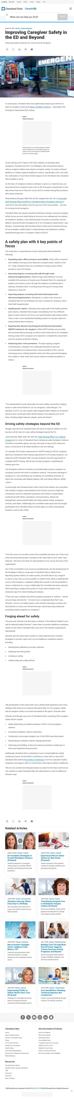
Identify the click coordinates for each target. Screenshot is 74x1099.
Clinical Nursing (26, 898)
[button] (70, 8)
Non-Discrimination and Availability (49, 1053)
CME (6, 1070)
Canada (19, 2)
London (32, 2)
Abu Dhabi (11, 2)
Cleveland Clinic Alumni (12, 1065)
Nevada (38, 2)
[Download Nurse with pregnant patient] (20, 886)
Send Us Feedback (44, 1032)
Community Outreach (12, 1043)
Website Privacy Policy (46, 1048)
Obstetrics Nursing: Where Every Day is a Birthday (19, 902)
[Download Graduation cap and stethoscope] (54, 840)
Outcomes (8, 1073)
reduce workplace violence (40, 107)
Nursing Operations (26, 28)
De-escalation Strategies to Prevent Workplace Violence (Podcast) (20, 857)
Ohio (44, 2)
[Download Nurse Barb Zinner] (20, 975)
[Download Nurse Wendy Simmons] (54, 886)
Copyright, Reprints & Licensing (48, 1043)
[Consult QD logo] (31, 8)
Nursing (17, 28)
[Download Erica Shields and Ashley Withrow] (20, 840)
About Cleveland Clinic (12, 1035)
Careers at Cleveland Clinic (13, 1038)
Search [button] (62, 16)
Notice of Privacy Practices (47, 1051)
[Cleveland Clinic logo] (12, 8)
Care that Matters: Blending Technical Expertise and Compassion (53, 992)
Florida (25, 2)
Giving (7, 1040)
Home (7, 1032)
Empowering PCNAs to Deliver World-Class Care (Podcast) (19, 992)
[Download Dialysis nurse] (54, 975)
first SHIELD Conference (34, 760)
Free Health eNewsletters (13, 1051)
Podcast (25, 853)
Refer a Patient (10, 1078)
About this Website (45, 1035)
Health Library (9, 1048)
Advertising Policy (44, 1038)
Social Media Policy (45, 1040)
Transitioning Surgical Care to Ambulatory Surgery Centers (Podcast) (53, 903)
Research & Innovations (12, 1045)
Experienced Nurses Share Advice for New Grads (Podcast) (52, 857)
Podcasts (8, 1076)
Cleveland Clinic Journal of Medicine (16, 1068)
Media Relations (10, 1056)
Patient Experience (60, 942)
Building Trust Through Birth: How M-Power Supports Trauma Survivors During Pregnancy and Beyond (53, 948)
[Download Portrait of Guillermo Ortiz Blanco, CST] (20, 929)
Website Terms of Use (46, 1045)
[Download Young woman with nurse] (54, 929)
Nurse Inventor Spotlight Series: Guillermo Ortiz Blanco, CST (18, 947)
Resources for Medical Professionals (17, 1053)
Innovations (25, 942)
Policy (36, 153)
